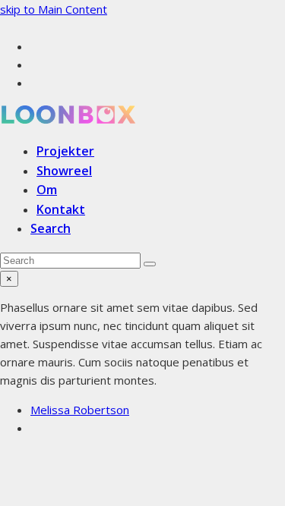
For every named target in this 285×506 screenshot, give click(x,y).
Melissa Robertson (79, 409)
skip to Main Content (53, 9)
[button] (50, 228)
